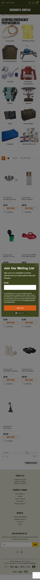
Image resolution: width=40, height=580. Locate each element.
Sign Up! (20, 308)
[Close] (37, 265)
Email (6, 283)
